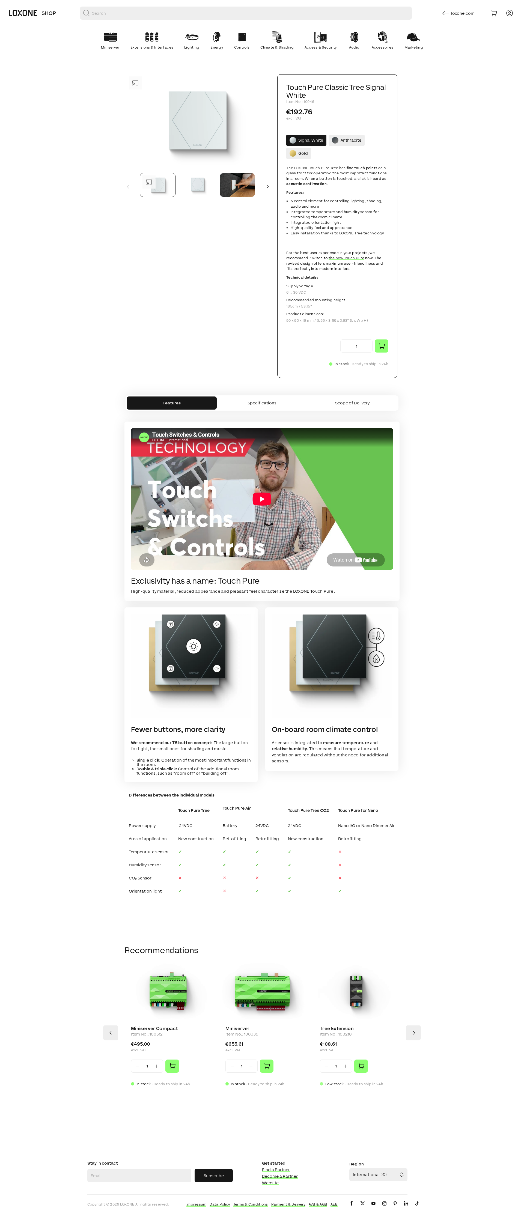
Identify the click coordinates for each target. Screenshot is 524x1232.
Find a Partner (276, 1169)
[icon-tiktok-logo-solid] (417, 1208)
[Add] (172, 1066)
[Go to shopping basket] (493, 13)
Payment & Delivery (288, 1204)
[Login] (509, 13)
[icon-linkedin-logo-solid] (406, 1208)
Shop (48, 13)
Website (270, 1182)
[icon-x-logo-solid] (362, 1208)
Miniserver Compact (154, 1028)
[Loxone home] (23, 13)
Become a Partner (280, 1176)
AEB (334, 1204)
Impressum (196, 1204)
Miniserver (237, 1028)
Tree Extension (337, 1028)
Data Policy (220, 1204)
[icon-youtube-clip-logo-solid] (373, 1208)
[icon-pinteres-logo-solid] (395, 1208)
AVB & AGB (318, 1204)
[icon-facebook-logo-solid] (351, 1208)
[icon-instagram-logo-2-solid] (384, 1208)
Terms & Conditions (250, 1204)
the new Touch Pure (346, 258)
